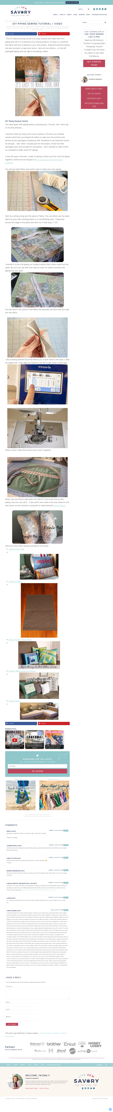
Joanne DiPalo (12, 845)
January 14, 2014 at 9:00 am (55, 897)
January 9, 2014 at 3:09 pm (56, 830)
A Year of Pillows (16, 581)
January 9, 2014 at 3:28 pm (56, 844)
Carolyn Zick (12, 858)
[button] (67, 58)
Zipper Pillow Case (16, 549)
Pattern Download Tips (94, 105)
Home (6, 21)
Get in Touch (94, 94)
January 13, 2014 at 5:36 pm (55, 870)
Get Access (37, 771)
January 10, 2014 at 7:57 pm (56, 857)
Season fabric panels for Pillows (22, 671)
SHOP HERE (40, 29)
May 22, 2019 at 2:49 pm (57, 909)
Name (8, 1002)
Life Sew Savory (20, 11)
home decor (42, 816)
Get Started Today (94, 63)
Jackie (9, 898)
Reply (66, 830)
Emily (22, 26)
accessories (34, 816)
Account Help (94, 98)
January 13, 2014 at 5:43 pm (55, 882)
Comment (9, 986)
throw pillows (59, 505)
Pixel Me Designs (103, 1098)
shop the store (72, 2)
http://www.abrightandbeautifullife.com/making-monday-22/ (39, 890)
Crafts (10, 21)
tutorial (49, 816)
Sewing (48, 814)
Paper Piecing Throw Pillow (20, 640)
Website (8, 1016)
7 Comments (27, 26)
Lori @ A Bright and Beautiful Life (20, 883)
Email (8, 1009)
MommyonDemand (13, 871)
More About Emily (94, 89)
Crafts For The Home (17, 21)
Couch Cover (14, 701)
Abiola (9, 831)
